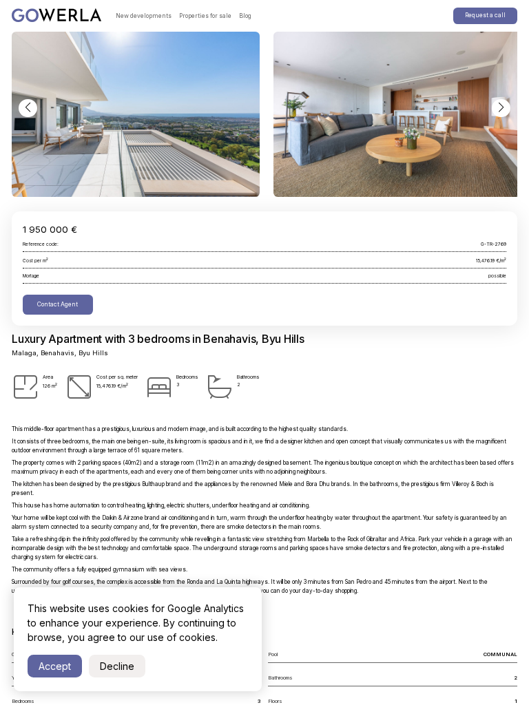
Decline (117, 666)
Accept (55, 666)
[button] (28, 108)
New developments (144, 15)
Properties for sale (205, 15)
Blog (245, 15)
